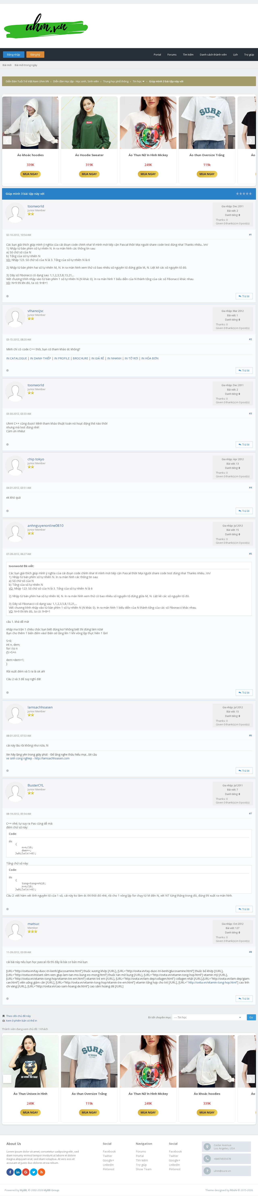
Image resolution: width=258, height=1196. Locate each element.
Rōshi (233, 1190)
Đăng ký (35, 54)
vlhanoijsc (36, 310)
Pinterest (175, 1169)
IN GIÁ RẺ (97, 358)
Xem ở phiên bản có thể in (21, 1020)
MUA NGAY (30, 174)
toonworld (36, 206)
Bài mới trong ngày (26, 65)
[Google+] (25, 1172)
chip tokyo (36, 459)
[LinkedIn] (18, 1172)
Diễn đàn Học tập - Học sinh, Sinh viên (76, 81)
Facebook (175, 1151)
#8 (250, 951)
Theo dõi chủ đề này (18, 1016)
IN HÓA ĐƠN (149, 358)
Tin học (137, 81)
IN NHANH (114, 358)
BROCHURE (80, 358)
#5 (250, 553)
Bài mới (7, 65)
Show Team (144, 1169)
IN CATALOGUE (16, 358)
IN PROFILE (62, 358)
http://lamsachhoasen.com (52, 758)
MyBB (23, 1190)
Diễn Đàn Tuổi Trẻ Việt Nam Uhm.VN (27, 81)
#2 (250, 339)
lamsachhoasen (40, 707)
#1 (250, 234)
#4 (250, 487)
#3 (250, 413)
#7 (250, 813)
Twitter (173, 1156)
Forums (172, 54)
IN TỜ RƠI (131, 358)
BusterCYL (36, 785)
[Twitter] (33, 1172)
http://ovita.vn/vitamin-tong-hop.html (212, 982)
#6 (250, 735)
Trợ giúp (249, 54)
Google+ (174, 1160)
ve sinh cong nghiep (19, 758)
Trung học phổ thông (115, 81)
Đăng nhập (13, 54)
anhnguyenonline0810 (45, 525)
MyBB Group (51, 1190)
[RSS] (41, 1172)
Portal (157, 54)
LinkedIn (174, 1165)
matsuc (34, 923)
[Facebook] (10, 1172)
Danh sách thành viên (213, 54)
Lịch (235, 54)
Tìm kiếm (188, 54)
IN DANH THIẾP (40, 358)
